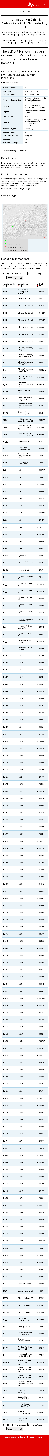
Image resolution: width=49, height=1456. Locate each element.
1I (23, 32)
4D (31, 32)
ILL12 (5, 1398)
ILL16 (5, 627)
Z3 (26, 43)
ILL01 (5, 634)
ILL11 (5, 448)
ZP (39, 43)
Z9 (30, 43)
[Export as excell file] (15, 278)
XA (40, 40)
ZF (35, 43)
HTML (20, 188)
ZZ (24, 37)
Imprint (40, 1437)
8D (39, 32)
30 (27, 32)
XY (36, 34)
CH (18, 32)
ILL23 (5, 648)
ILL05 (5, 591)
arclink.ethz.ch (7, 165)
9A (8, 34)
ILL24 (5, 641)
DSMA (5, 441)
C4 (20, 34)
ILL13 (5, 1334)
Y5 (22, 43)
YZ (44, 34)
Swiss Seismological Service (16, 1437)
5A (35, 32)
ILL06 (5, 598)
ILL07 (5, 605)
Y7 (40, 34)
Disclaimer (32, 1437)
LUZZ (5, 1283)
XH (44, 40)
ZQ (43, 43)
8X (4, 34)
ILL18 (5, 1405)
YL (13, 43)
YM (18, 43)
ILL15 (5, 620)
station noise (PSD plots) (14, 150)
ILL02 (5, 563)
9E (12, 34)
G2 (25, 34)
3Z (28, 40)
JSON (25, 188)
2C (32, 40)
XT (9, 43)
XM (5, 43)
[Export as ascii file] (20, 278)
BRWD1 (6, 384)
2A (23, 40)
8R (44, 32)
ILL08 (5, 613)
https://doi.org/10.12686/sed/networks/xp (19, 186)
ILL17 (5, 1355)
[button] (2, 4)
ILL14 (5, 1319)
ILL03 (5, 577)
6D (36, 40)
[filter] (6, 286)
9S (16, 34)
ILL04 (5, 584)
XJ (32, 34)
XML (29, 188)
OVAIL (5, 1341)
